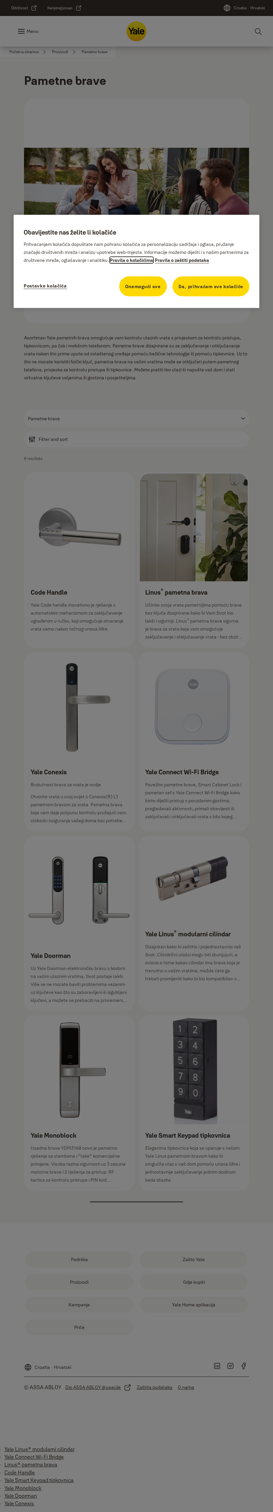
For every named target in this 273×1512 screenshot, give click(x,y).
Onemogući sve (143, 286)
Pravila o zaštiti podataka (182, 260)
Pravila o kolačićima (131, 260)
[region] (136, 261)
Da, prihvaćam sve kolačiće (210, 286)
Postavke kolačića (45, 286)
